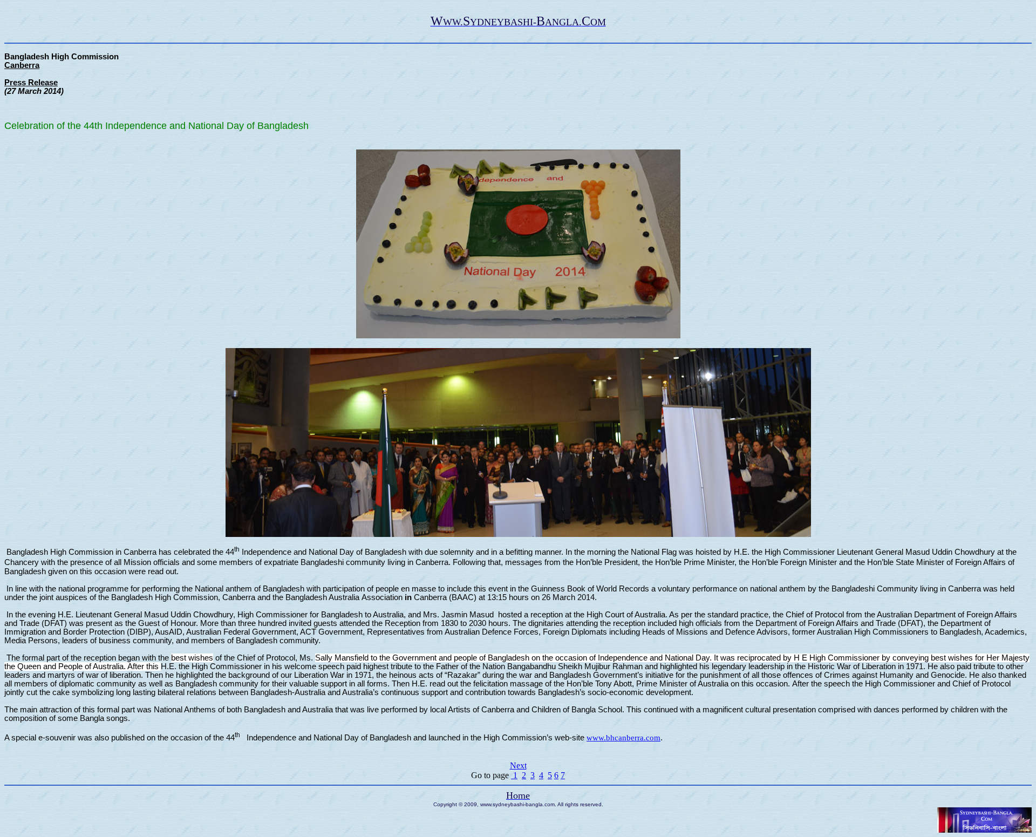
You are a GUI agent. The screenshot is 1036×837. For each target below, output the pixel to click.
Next (518, 765)
